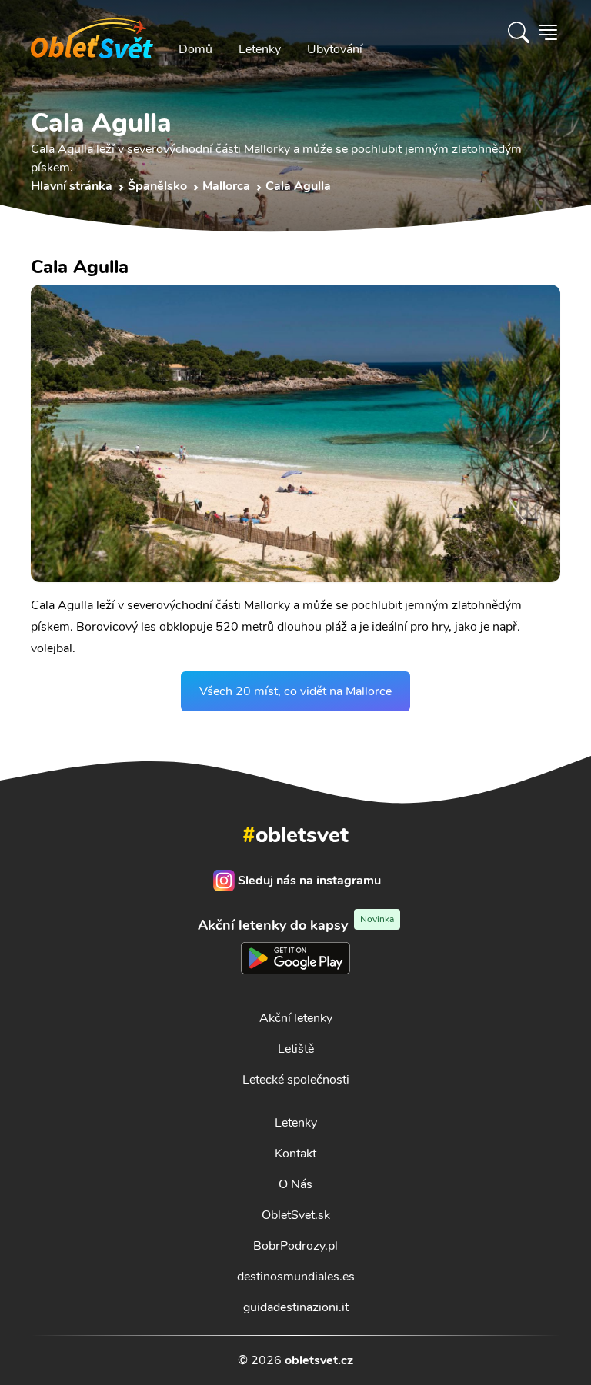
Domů (195, 49)
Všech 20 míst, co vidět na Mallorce (295, 691)
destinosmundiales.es (296, 1276)
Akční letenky (295, 1018)
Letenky (260, 49)
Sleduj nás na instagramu (309, 880)
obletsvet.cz (319, 1360)
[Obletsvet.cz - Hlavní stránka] (92, 32)
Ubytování (334, 49)
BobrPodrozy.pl (295, 1245)
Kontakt (295, 1153)
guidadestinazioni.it (296, 1307)
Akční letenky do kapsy (296, 924)
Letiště (296, 1048)
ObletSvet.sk (296, 1215)
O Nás (295, 1184)
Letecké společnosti (295, 1079)
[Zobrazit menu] (548, 32)
